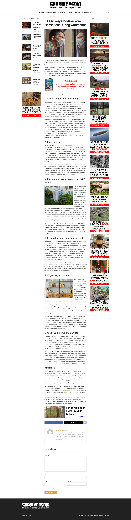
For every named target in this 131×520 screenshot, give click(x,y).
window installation (71, 390)
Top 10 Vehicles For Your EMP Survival (37, 46)
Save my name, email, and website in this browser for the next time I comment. (66, 488)
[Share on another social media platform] (85, 422)
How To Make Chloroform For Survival (37, 55)
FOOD (70, 12)
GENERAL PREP (51, 12)
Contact (101, 515)
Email (46, 481)
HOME (42, 12)
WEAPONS (62, 12)
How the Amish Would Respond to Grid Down (37, 36)
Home (46, 16)
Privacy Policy (80, 515)
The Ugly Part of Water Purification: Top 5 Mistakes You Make (36, 67)
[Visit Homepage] (65, 5)
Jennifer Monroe (61, 430)
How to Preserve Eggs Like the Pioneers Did (36, 80)
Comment (47, 455)
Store (78, 12)
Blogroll (96, 515)
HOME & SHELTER (52, 16)
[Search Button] (108, 12)
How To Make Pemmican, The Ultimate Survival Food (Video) (37, 26)
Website (69, 481)
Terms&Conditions (89, 515)
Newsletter (87, 12)
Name (46, 474)
